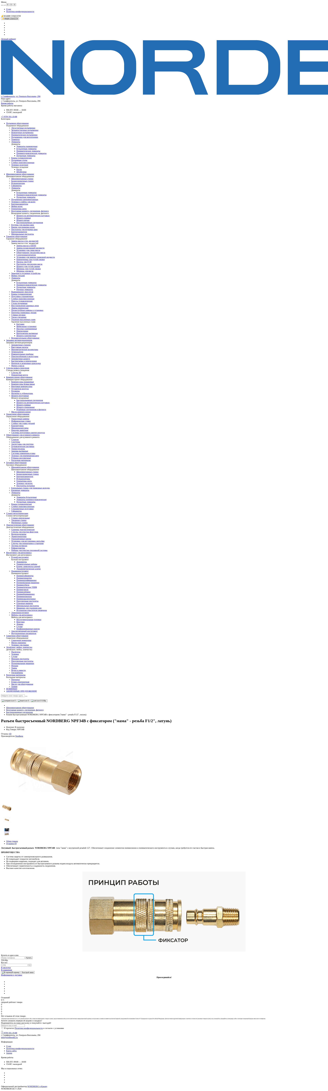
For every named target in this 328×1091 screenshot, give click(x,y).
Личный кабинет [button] (8, 39)
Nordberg (19, 736)
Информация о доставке (11, 975)
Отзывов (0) (11, 843)
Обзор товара (12, 841)
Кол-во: (4, 962)
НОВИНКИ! (11, 689)
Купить (29, 958)
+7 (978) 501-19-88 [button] (9, 1033)
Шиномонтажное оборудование (20, 708)
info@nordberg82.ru (9, 1037)
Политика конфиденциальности (20, 11)
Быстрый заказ (28, 972)
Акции (9, 1053)
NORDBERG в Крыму (37, 1086)
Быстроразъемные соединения (19, 712)
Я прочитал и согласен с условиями (34, 1028)
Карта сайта (11, 1051)
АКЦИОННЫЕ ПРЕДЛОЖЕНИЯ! (21, 691)
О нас (8, 9)
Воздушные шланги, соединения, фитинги (25, 710)
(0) (10, 734)
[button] (20, 96)
